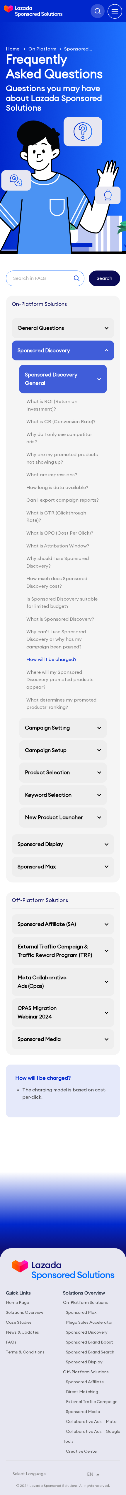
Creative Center (82, 1451)
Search (104, 278)
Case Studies (19, 1322)
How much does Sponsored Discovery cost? (56, 582)
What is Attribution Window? (57, 546)
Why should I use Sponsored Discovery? (57, 562)
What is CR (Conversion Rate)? (61, 421)
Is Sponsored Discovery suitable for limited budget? (62, 602)
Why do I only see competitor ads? (59, 438)
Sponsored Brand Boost (89, 1342)
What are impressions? (51, 474)
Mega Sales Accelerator (89, 1322)
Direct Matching (82, 1391)
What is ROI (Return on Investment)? (51, 405)
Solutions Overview (24, 1312)
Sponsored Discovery (87, 1332)
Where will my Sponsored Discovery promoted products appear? (59, 679)
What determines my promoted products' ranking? (61, 703)
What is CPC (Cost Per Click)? (59, 533)
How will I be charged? (51, 659)
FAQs (11, 1342)
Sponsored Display (84, 1362)
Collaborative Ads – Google (93, 1431)
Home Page (17, 1302)
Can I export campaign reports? (62, 500)
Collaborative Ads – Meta (91, 1421)
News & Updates (22, 1332)
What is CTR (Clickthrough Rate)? (56, 516)
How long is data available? (57, 487)
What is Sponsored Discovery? (60, 619)
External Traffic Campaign (92, 1401)
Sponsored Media (83, 1411)
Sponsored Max (81, 1312)
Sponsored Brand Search (90, 1352)
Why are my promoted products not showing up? (62, 458)
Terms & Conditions (25, 1352)
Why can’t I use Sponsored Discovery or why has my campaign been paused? (56, 639)
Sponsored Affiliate (85, 1381)
